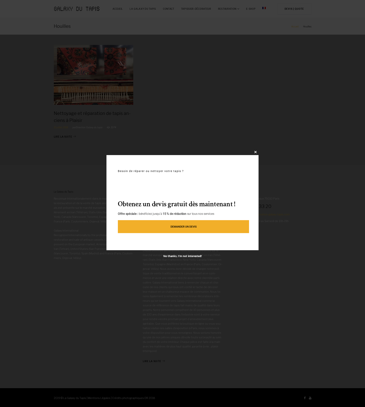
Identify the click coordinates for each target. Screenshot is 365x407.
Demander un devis (184, 226)
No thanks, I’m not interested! (182, 256)
